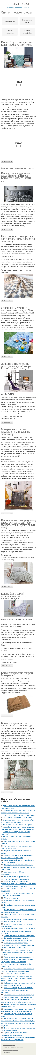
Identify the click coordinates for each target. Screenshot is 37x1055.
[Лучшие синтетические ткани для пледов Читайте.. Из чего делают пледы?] (18, 381)
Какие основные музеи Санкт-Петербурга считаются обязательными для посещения (17, 996)
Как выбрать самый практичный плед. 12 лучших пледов (13, 595)
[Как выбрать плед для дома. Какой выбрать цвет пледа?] (18, 57)
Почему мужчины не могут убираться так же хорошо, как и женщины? (18, 911)
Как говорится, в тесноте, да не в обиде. (17, 817)
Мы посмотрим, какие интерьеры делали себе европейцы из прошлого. (17, 856)
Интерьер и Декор (18, 3)
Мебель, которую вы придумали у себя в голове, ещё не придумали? (17, 894)
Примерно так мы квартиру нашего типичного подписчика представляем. (15, 877)
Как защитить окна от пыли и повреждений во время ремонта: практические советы (18, 1010)
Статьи (26, 7)
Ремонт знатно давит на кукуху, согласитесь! (19, 815)
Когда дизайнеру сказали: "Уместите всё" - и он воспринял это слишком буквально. (18, 811)
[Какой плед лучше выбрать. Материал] (18, 704)
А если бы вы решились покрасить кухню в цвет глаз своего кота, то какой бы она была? (17, 828)
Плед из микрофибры (27, 32)
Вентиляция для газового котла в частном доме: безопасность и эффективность (17, 970)
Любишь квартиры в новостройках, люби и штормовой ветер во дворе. (18, 984)
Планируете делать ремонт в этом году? (18, 865)
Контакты (5, 1047)
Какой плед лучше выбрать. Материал (17, 674)
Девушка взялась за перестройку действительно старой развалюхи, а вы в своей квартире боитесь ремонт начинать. (18, 883)
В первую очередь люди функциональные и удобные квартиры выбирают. (18, 920)
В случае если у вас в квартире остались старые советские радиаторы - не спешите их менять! (17, 952)
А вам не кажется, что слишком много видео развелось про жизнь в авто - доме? (18, 946)
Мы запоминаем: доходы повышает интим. (19, 957)
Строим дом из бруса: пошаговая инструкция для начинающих (14, 1033)
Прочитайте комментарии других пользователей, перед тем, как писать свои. (17, 939)
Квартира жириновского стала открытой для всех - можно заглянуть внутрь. (18, 821)
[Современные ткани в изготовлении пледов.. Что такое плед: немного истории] (18, 343)
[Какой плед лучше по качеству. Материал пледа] (18, 775)
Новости (18, 7)
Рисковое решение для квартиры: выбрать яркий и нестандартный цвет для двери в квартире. (18, 930)
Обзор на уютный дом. (12, 898)
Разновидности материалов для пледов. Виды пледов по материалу (18, 238)
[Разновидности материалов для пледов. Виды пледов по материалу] (18, 286)
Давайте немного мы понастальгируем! (17, 824)
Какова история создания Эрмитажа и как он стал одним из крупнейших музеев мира (17, 1000)
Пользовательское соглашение (15, 1047)
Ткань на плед (10, 21)
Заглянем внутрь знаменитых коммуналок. (19, 936)
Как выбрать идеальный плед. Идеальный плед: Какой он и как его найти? (16, 175)
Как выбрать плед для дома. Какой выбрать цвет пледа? (17, 43)
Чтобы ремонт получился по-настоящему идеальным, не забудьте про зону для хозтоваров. (17, 990)
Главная (10, 7)
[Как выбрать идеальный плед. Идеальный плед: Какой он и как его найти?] (18, 194)
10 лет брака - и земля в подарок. (16, 943)
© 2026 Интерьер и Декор (9, 1045)
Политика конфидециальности (10, 1050)
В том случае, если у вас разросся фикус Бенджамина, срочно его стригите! (17, 960)
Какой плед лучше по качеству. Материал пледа (16, 724)
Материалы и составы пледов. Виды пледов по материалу (15, 431)
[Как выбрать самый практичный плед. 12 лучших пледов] (18, 608)
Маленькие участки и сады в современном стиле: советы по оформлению (18, 1038)
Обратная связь (6, 1052)
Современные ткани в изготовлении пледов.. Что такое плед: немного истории (18, 309)
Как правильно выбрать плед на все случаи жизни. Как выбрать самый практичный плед (18, 523)
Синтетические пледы (27, 21)
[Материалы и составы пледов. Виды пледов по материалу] (18, 496)
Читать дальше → (7, 161)
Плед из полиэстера (10, 32)
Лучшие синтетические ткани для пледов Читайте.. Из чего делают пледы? (17, 365)
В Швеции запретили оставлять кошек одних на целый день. (16, 847)
